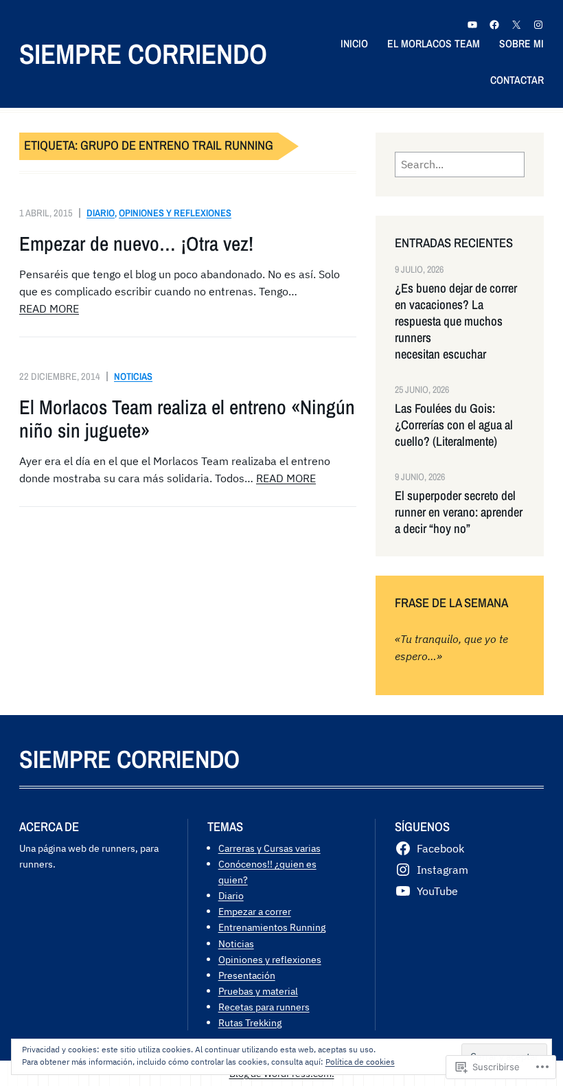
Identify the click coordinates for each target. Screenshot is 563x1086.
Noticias (133, 376)
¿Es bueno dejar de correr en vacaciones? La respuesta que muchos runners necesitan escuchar (456, 321)
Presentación (246, 975)
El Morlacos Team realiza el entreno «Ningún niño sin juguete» (187, 419)
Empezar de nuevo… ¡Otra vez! (136, 243)
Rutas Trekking (250, 1022)
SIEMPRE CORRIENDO (143, 54)
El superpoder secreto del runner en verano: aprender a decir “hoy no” (458, 512)
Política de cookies (360, 1061)
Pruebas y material (258, 990)
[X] (516, 24)
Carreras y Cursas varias (269, 848)
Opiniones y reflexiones (175, 212)
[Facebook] (494, 24)
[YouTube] (472, 24)
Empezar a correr (254, 911)
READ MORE (49, 308)
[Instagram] (538, 24)
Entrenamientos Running (271, 927)
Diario (101, 212)
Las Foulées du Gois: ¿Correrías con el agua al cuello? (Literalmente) (454, 425)
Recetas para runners (264, 1006)
